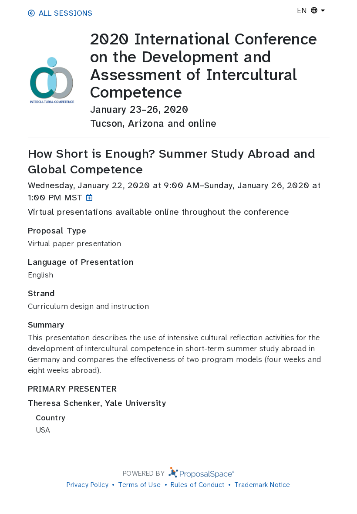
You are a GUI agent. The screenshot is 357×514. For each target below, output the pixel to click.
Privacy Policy (87, 484)
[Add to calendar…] (91, 197)
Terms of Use (139, 484)
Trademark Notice (262, 484)
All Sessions (66, 13)
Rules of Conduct (198, 484)
